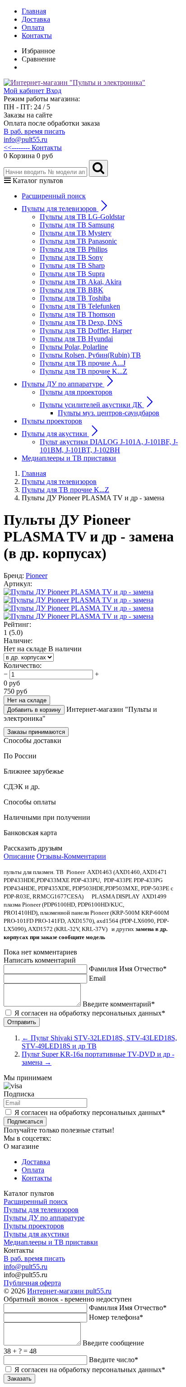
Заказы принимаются (36, 732)
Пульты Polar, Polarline (74, 347)
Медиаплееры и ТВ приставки (69, 458)
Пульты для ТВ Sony (71, 257)
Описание (19, 856)
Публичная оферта (32, 1283)
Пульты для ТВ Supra (72, 273)
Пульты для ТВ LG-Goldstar (82, 217)
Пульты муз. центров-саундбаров (108, 413)
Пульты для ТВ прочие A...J (83, 363)
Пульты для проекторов (76, 392)
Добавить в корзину (34, 709)
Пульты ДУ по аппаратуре (44, 1218)
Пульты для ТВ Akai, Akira (80, 282)
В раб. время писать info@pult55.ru (34, 135)
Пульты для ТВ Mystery (76, 233)
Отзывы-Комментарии (71, 856)
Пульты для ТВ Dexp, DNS (81, 322)
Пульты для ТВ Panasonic (78, 241)
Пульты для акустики (36, 1234)
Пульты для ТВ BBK (71, 290)
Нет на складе (26, 700)
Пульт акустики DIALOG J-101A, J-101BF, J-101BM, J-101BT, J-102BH (109, 446)
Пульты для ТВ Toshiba (75, 298)
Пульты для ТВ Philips (73, 249)
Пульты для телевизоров (41, 1209)
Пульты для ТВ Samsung (77, 225)
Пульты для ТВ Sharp (72, 265)
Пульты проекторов (52, 421)
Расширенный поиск (54, 196)
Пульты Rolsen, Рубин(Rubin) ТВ (90, 355)
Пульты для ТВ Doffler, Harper (86, 330)
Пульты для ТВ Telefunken (80, 306)
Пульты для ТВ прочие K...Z (83, 371)
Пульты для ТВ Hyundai (76, 339)
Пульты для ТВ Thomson (77, 314)
